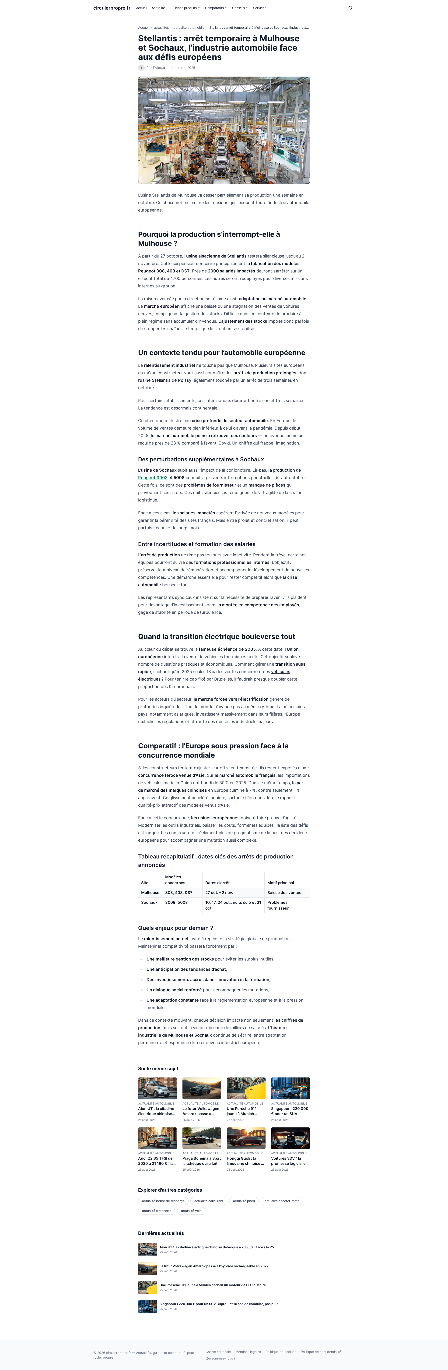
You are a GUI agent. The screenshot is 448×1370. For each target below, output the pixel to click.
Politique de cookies (281, 1352)
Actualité (158, 8)
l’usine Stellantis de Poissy (164, 380)
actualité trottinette (156, 1211)
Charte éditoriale (218, 1352)
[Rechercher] (350, 8)
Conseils (238, 8)
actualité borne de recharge (163, 1201)
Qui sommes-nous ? (220, 1358)
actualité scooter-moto (282, 1201)
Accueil (141, 8)
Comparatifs (214, 8)
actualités (161, 27)
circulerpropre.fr (111, 8)
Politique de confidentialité (321, 1352)
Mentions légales (248, 1352)
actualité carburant (208, 1201)
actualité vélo (191, 1211)
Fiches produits (185, 8)
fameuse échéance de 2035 (227, 649)
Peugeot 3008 (153, 477)
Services (259, 8)
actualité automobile (189, 27)
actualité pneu (244, 1201)
